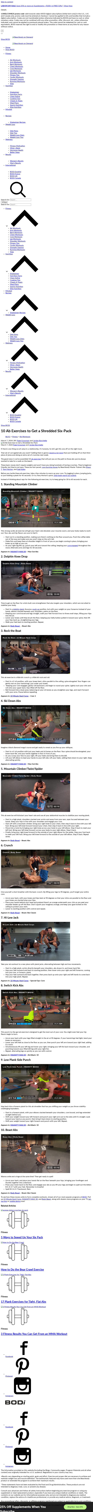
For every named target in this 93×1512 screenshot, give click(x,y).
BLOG (7, 437)
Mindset (8, 109)
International (10, 165)
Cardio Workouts (17, 77)
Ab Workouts (15, 60)
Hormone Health (16, 150)
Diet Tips (13, 133)
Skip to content (7, 2)
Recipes (8, 116)
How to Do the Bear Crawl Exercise (22, 1269)
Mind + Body (15, 148)
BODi (84, 1197)
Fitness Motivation (17, 146)
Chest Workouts (16, 66)
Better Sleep (15, 152)
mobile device (15, 1201)
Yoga (12, 84)
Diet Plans (14, 131)
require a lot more (56, 453)
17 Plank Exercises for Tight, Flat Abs (23, 1301)
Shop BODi (5, 39)
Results (8, 154)
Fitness (8, 53)
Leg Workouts (15, 71)
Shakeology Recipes (18, 122)
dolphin (16, 609)
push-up (36, 609)
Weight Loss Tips (16, 137)
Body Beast (15, 626)
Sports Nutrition (16, 105)
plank (22, 609)
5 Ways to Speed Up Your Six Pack (22, 1237)
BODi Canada (15, 178)
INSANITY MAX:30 (18, 552)
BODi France (15, 174)
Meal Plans (14, 103)
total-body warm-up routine (65, 475)
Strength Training (17, 79)
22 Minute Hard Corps (19, 696)
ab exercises (36, 459)
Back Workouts (16, 64)
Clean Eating (15, 96)
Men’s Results (15, 163)
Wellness (9, 139)
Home (7, 47)
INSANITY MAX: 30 (30, 1199)
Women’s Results (16, 161)
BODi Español (15, 172)
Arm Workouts (16, 62)
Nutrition (9, 86)
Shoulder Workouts (18, 73)
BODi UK (13, 176)
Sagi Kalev (21, 469)
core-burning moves (50, 467)
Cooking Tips (15, 99)
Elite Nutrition (15, 107)
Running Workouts (17, 81)
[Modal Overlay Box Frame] (46, 1507)
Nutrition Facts (16, 94)
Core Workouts (16, 69)
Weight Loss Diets (17, 135)
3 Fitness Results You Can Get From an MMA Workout (34, 1334)
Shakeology (14, 92)
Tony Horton (8, 469)
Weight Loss (10, 124)
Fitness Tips (14, 75)
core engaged (72, 546)
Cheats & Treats (16, 101)
